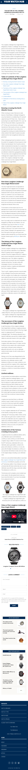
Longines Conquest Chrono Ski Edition (14, 566)
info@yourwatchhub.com (15, 733)
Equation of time (6, 526)
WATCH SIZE (4, 715)
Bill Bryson (16, 236)
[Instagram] (12, 763)
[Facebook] (9, 763)
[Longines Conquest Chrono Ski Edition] (14, 555)
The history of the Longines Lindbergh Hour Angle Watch (8, 681)
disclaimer (3, 749)
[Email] (19, 763)
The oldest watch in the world (9, 639)
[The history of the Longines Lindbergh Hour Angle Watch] (21, 682)
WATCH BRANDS (5, 708)
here (18, 224)
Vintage (4, 529)
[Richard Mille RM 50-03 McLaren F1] (21, 674)
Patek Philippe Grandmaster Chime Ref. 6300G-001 (8, 665)
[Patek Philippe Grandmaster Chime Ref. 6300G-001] (21, 665)
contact (3, 756)
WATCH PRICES (5, 719)
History (13, 526)
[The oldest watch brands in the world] (21, 624)
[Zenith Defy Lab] (21, 657)
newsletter (4, 745)
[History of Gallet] (21, 690)
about (2, 742)
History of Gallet (7, 688)
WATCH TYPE (5, 712)
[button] (2, 558)
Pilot (18, 526)
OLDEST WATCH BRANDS (8, 722)
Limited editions (7, 96)
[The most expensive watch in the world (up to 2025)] (21, 632)
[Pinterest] (15, 763)
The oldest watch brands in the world (8, 622)
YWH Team (12, 14)
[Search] (26, 2)
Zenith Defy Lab (7, 655)
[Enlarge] (25, 165)
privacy (3, 753)
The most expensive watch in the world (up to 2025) (9, 631)
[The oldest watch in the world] (21, 640)
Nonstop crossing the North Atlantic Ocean (14, 81)
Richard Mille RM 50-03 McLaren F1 (9, 672)
